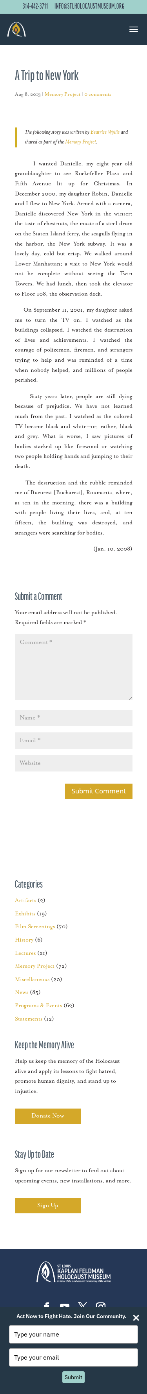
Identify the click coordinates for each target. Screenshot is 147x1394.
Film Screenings (35, 927)
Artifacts (25, 900)
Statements (28, 1019)
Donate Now (47, 1115)
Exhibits (25, 914)
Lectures (25, 953)
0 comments (97, 94)
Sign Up (47, 1205)
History (24, 940)
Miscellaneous (32, 979)
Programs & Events (38, 1006)
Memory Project (62, 94)
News (21, 992)
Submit (73, 1377)
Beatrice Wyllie (105, 132)
